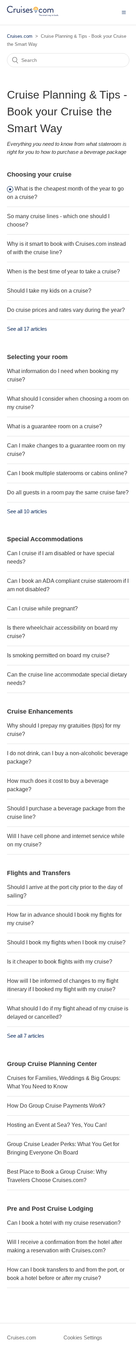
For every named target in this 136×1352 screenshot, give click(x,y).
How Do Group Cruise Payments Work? (56, 1106)
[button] (124, 12)
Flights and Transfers (38, 873)
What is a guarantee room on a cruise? (54, 426)
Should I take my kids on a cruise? (49, 291)
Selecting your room (37, 356)
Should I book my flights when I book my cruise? (66, 942)
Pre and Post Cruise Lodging (50, 1208)
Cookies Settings (82, 1337)
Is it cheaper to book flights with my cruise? (59, 962)
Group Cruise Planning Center (52, 1063)
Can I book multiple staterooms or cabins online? (67, 473)
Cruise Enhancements (40, 711)
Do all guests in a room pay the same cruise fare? (68, 492)
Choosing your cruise (39, 174)
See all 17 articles (27, 329)
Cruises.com (19, 36)
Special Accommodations (45, 539)
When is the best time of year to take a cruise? (63, 271)
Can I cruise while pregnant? (42, 608)
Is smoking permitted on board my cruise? (58, 655)
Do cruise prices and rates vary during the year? (66, 310)
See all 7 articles (25, 1036)
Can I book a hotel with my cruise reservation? (64, 1223)
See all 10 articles (27, 511)
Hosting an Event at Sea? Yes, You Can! (57, 1125)
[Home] (33, 16)
